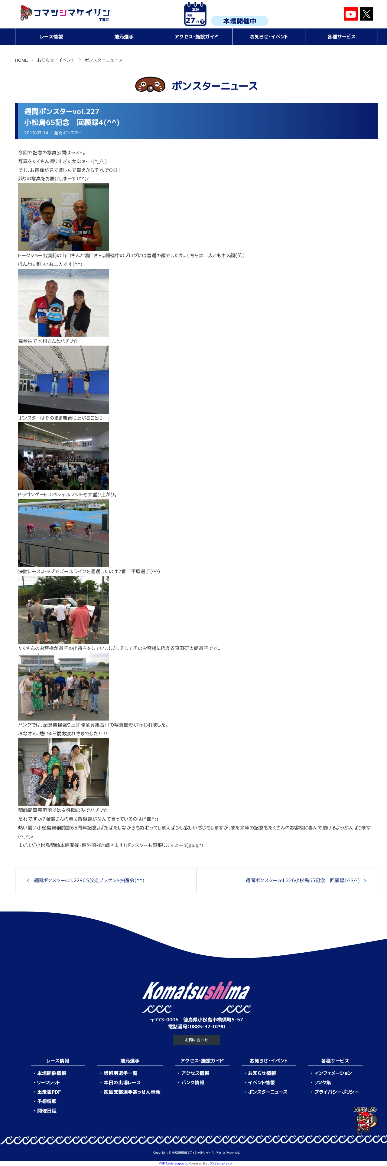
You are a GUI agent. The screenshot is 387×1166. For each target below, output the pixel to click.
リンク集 (322, 1082)
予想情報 (47, 1101)
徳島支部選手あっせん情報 (132, 1092)
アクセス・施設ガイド (196, 36)
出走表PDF (49, 1092)
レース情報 (51, 36)
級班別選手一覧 (121, 1073)
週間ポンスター (68, 133)
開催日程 (47, 1110)
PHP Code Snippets (173, 1163)
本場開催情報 (51, 1073)
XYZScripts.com (222, 1163)
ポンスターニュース (104, 59)
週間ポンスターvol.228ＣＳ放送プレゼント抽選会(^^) (88, 880)
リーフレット (48, 1082)
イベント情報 (261, 1082)
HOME (21, 60)
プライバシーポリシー (336, 1092)
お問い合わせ (196, 1040)
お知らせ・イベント (269, 36)
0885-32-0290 (207, 1026)
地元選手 (124, 36)
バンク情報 (192, 1082)
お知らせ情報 (262, 1073)
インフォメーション (333, 1073)
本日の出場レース (122, 1082)
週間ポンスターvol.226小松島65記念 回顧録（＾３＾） (303, 880)
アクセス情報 (195, 1073)
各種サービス (341, 36)
